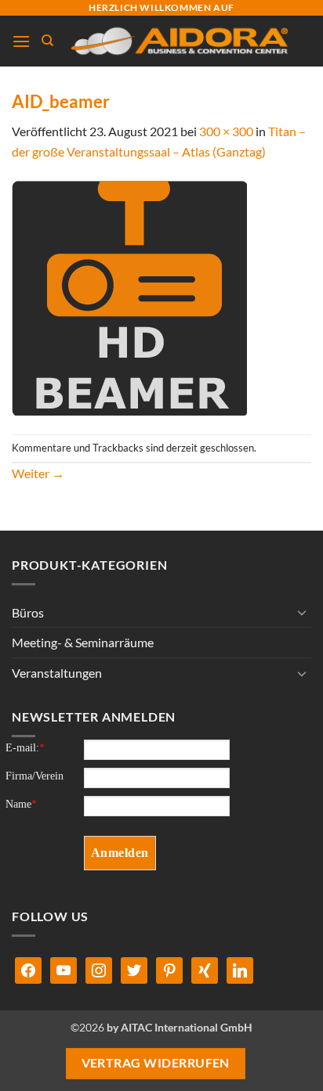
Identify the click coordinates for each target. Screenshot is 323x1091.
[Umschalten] (301, 612)
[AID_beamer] (129, 296)
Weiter (38, 473)
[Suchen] (47, 41)
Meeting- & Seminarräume (83, 642)
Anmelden (120, 852)
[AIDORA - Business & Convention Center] (178, 41)
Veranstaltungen (57, 672)
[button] (21, 41)
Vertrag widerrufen (156, 1063)
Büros (28, 612)
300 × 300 (226, 131)
